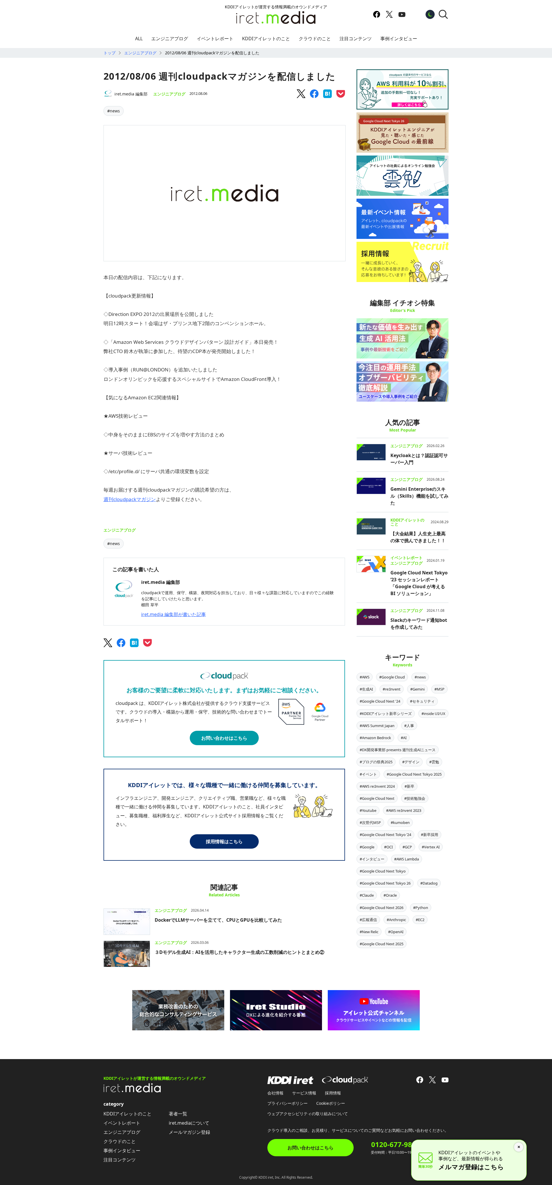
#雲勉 (434, 761)
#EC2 (420, 919)
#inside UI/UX (433, 713)
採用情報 (333, 1093)
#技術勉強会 (414, 798)
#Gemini (417, 689)
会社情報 (275, 1093)
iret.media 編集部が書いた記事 (173, 614)
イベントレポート (215, 38)
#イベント (368, 774)
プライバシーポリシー (287, 1103)
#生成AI (366, 689)
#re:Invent (391, 689)
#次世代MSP (370, 822)
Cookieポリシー (330, 1103)
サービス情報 (304, 1093)
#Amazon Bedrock (375, 737)
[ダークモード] (430, 14)
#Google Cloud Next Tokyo (383, 871)
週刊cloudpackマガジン (129, 499)
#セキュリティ (422, 701)
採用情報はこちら (224, 841)
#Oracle (390, 895)
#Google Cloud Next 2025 (381, 943)
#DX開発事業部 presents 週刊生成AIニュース (398, 749)
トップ (109, 52)
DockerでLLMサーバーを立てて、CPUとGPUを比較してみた (218, 920)
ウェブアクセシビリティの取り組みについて (307, 1113)
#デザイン (410, 761)
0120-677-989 (393, 1144)
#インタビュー (372, 859)
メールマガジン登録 (189, 1132)
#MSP (439, 689)
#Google (367, 847)
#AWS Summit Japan (377, 725)
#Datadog (429, 883)
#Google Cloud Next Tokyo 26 (385, 883)
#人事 (409, 725)
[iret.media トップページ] (132, 1091)
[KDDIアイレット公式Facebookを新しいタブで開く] (376, 14)
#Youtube (368, 810)
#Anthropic (396, 919)
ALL (139, 38)
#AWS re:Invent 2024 (377, 786)
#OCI (388, 847)
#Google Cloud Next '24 (380, 701)
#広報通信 (368, 919)
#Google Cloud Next (377, 798)
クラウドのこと (315, 38)
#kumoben (400, 822)
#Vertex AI (431, 847)
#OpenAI (395, 931)
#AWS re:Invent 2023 (403, 810)
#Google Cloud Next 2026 (381, 907)
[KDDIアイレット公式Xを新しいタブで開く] (389, 14)
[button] (443, 14)
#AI (404, 737)
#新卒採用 (429, 834)
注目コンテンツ (356, 38)
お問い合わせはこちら (224, 738)
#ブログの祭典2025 (376, 761)
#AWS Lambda (406, 859)
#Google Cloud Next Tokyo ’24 (385, 834)
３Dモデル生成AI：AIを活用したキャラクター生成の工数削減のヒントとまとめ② (239, 952)
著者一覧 (178, 1114)
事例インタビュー (398, 38)
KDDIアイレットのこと (266, 38)
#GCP (407, 847)
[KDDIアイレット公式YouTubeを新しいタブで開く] (401, 14)
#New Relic (369, 931)
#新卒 (409, 786)
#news (113, 111)
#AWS (364, 677)
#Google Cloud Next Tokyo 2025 (414, 774)
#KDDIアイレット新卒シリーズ (386, 713)
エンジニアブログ (169, 38)
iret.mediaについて (189, 1123)
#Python (420, 907)
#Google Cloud (392, 677)
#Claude (367, 895)
